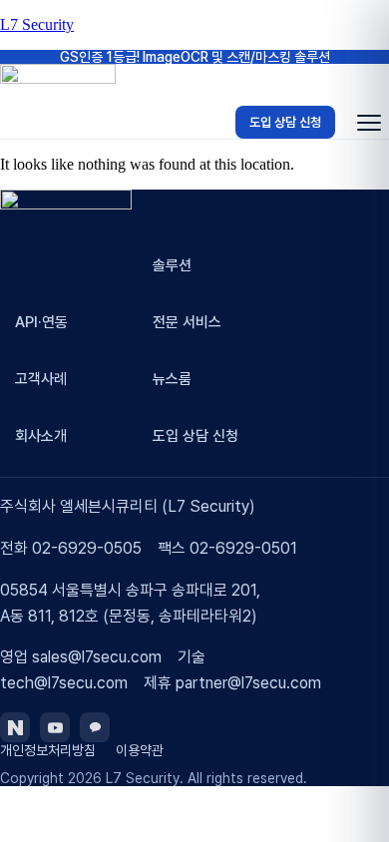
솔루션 (172, 265)
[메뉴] (369, 123)
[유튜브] (55, 727)
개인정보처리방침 (48, 750)
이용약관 (140, 750)
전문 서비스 (187, 322)
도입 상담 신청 (285, 122)
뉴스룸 (172, 379)
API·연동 (41, 322)
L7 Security (37, 24)
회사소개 (41, 436)
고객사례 (41, 379)
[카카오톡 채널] (95, 727)
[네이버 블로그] (15, 727)
